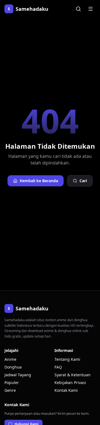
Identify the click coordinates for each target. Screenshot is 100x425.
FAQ (58, 367)
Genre (10, 390)
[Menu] (91, 9)
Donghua (13, 367)
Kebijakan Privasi (70, 382)
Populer (11, 382)
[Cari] (78, 9)
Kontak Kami (66, 390)
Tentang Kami (67, 359)
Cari (83, 180)
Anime (10, 359)
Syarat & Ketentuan (72, 374)
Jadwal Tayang (17, 374)
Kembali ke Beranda (39, 180)
